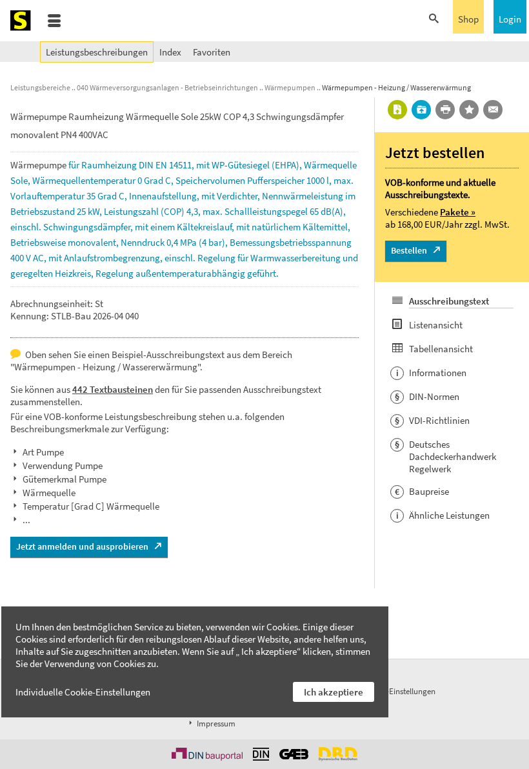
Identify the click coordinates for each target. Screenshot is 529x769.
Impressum (215, 723)
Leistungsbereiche (40, 87)
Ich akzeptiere (333, 692)
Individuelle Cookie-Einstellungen (82, 692)
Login (510, 19)
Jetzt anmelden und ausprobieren (82, 546)
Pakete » (457, 212)
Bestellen (409, 250)
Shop (468, 19)
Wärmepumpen (289, 87)
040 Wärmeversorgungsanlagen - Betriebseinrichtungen (167, 87)
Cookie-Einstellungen (399, 691)
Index (170, 52)
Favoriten (211, 52)
